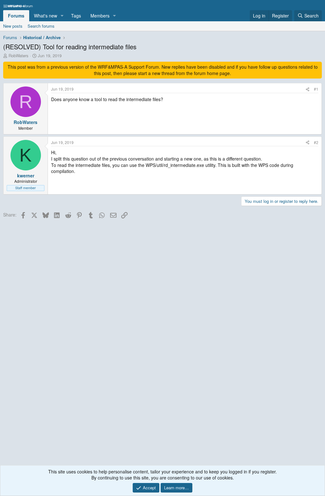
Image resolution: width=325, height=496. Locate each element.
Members (99, 15)
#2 (316, 142)
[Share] (307, 89)
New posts (13, 26)
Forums (16, 15)
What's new (45, 15)
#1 (316, 89)
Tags (76, 15)
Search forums (41, 26)
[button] (62, 16)
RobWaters (19, 55)
